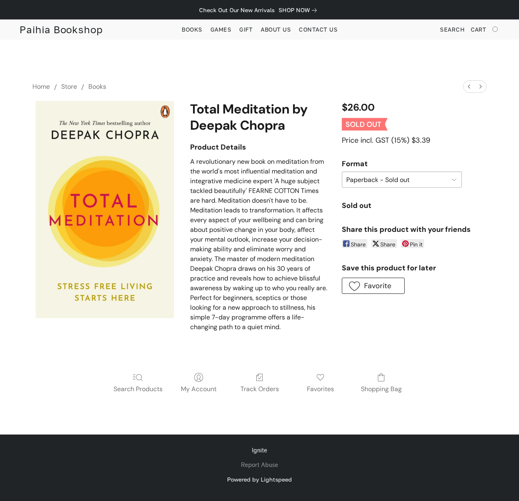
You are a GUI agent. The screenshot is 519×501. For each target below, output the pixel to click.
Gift (246, 29)
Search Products (138, 389)
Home (41, 86)
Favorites (320, 389)
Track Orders (259, 389)
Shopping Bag (381, 389)
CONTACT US (318, 29)
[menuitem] (469, 86)
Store (69, 86)
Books (192, 29)
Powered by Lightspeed (259, 479)
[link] (299, 10)
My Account (199, 389)
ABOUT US (276, 29)
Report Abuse (259, 465)
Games (221, 29)
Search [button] (452, 29)
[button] (61, 30)
